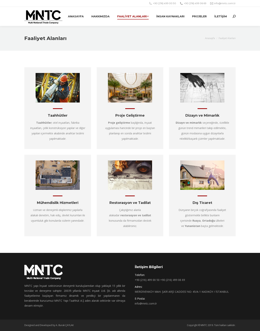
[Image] (58, 88)
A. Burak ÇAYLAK (65, 325)
